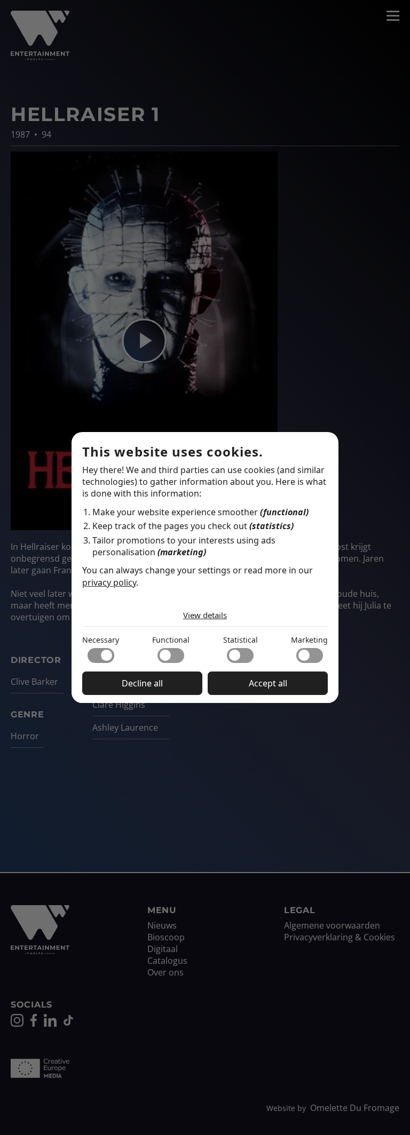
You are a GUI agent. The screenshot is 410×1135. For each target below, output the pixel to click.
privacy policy (109, 582)
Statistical (240, 640)
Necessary (100, 640)
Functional (171, 640)
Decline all (142, 683)
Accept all (268, 683)
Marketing (309, 640)
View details (205, 615)
